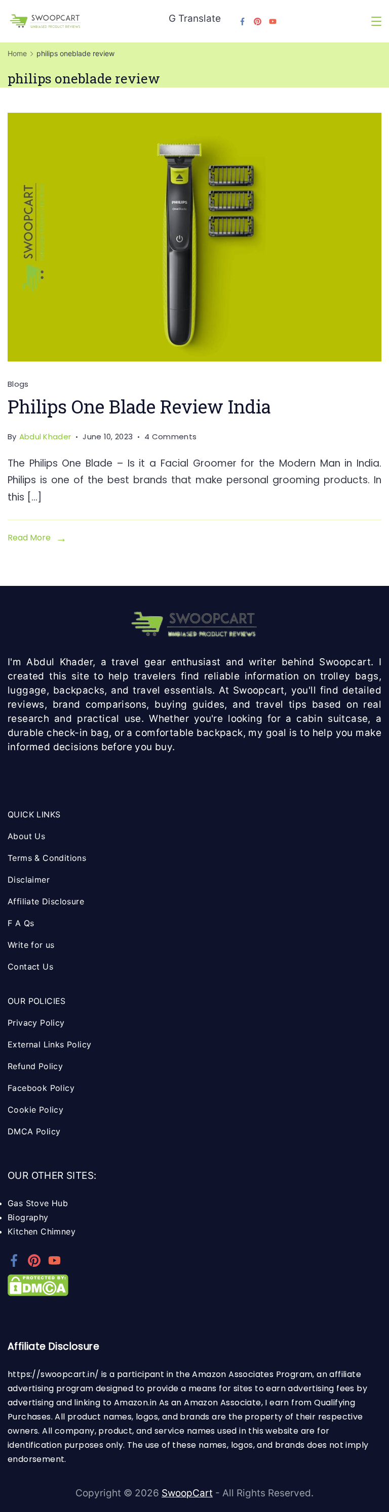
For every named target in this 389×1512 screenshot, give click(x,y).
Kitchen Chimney (41, 1231)
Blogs (18, 384)
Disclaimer (29, 880)
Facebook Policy (41, 1088)
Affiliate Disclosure (46, 901)
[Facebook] (242, 21)
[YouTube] (273, 21)
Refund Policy (35, 1066)
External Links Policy (49, 1044)
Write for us (31, 945)
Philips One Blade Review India (139, 406)
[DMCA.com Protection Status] (38, 1293)
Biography (28, 1217)
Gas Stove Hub (38, 1203)
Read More (29, 537)
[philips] (194, 237)
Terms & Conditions (47, 858)
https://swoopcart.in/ (53, 1374)
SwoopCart (187, 1493)
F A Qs (21, 923)
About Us (26, 836)
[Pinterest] (257, 21)
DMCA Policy (34, 1131)
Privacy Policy (36, 1023)
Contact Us (30, 966)
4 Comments (170, 437)
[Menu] (376, 21)
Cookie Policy (35, 1110)
